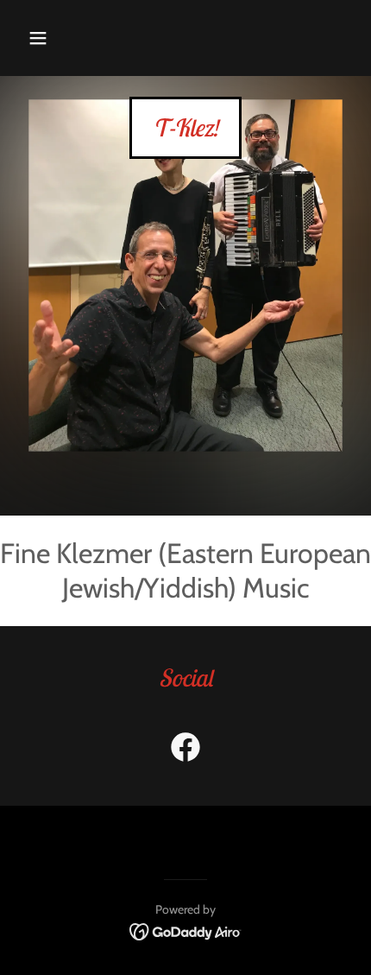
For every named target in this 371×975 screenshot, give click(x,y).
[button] (38, 38)
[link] (185, 131)
